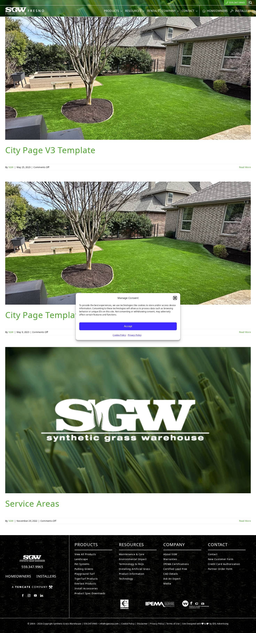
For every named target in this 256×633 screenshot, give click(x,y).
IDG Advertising (220, 623)
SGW (11, 167)
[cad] (124, 601)
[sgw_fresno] (26, 8)
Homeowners (18, 576)
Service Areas (32, 503)
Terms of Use (173, 623)
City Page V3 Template (50, 150)
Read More (245, 167)
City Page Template (44, 315)
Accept (128, 326)
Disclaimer (142, 623)
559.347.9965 (32, 566)
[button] (175, 298)
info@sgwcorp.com (109, 623)
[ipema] (160, 601)
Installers (46, 576)
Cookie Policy (119, 334)
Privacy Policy (135, 334)
